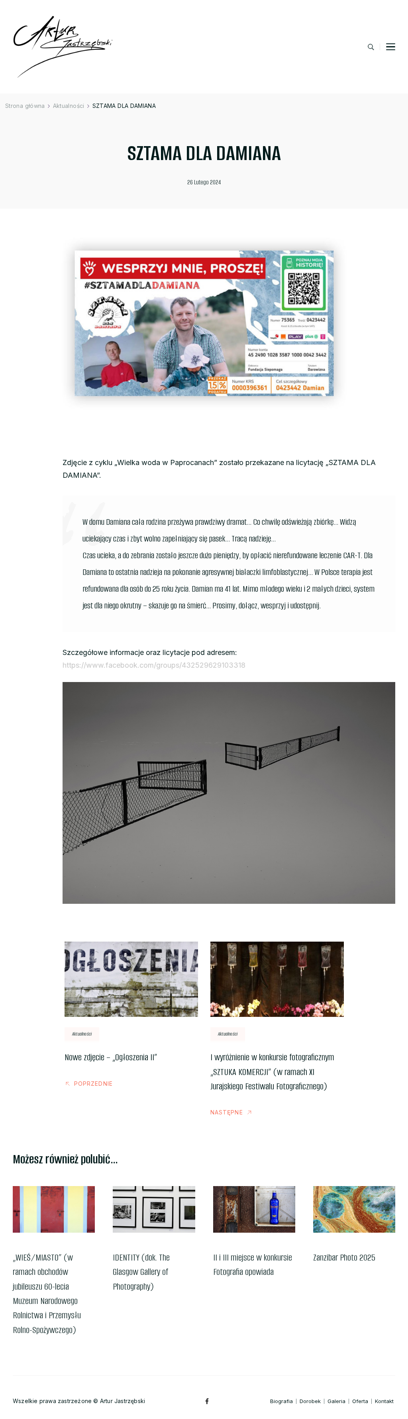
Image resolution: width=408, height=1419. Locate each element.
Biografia (281, 1401)
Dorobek (310, 1401)
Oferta (360, 1401)
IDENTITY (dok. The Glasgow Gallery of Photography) (141, 1272)
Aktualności (82, 1033)
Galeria (336, 1401)
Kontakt (384, 1401)
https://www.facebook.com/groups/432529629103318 (154, 665)
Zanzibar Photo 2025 (344, 1257)
